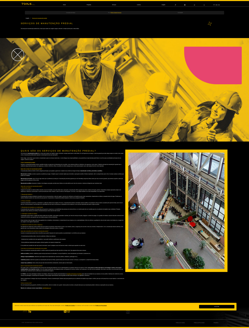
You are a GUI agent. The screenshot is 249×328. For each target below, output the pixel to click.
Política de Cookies (180, 322)
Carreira (139, 4)
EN (216, 5)
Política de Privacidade (199, 322)
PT (214, 5)
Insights (163, 4)
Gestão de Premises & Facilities (74, 273)
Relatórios (216, 322)
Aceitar (216, 306)
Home (64, 4)
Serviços (114, 4)
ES (219, 5)
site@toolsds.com (46, 288)
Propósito (89, 4)
